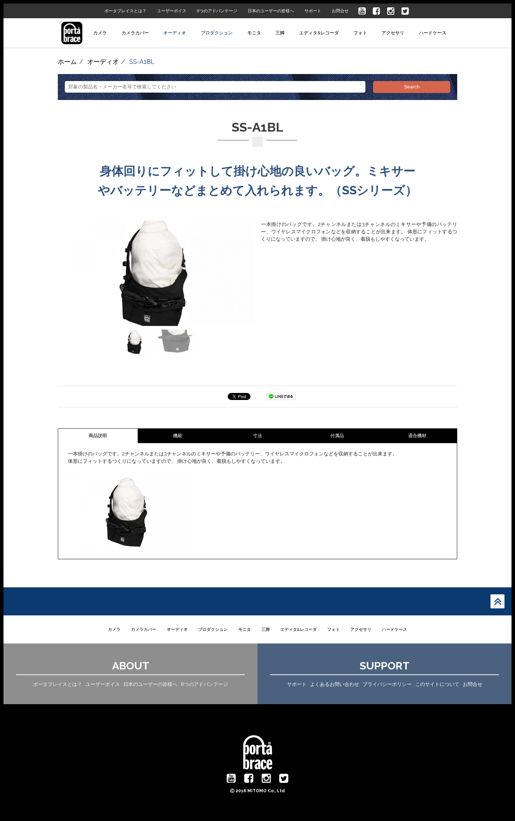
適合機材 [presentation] (417, 435)
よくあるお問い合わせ (334, 684)
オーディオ (174, 32)
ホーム (67, 61)
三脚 (279, 32)
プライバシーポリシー (387, 684)
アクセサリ (393, 32)
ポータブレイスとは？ (125, 10)
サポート (312, 10)
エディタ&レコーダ (319, 32)
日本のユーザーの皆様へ (271, 10)
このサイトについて (437, 684)
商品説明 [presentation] (98, 435)
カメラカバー (135, 32)
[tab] (98, 435)
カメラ (100, 32)
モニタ (254, 32)
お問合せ (340, 10)
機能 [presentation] (177, 435)
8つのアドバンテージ (217, 10)
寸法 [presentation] (257, 435)
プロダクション (217, 32)
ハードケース (432, 32)
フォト (360, 32)
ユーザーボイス (171, 10)
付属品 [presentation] (337, 435)
